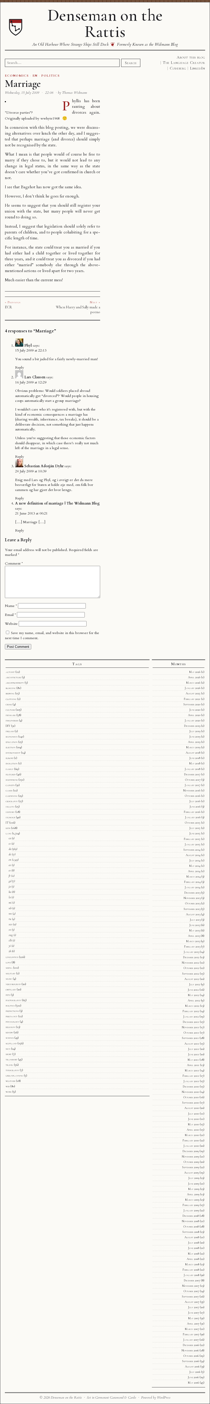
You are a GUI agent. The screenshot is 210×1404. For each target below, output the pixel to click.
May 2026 (194, 672)
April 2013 (194, 936)
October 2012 (191, 968)
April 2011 (193, 1065)
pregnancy (11, 1016)
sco (10, 924)
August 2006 (192, 1366)
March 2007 (192, 1329)
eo (10, 865)
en (10, 859)
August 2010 (191, 1108)
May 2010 (193, 1124)
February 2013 (192, 946)
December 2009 (191, 1151)
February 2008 (191, 1269)
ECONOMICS (17, 76)
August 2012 (191, 979)
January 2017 (192, 785)
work (9, 1091)
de (10, 854)
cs (10, 843)
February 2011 (191, 1076)
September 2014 (191, 849)
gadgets (10, 785)
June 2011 (193, 1054)
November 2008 (190, 1221)
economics (11, 736)
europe (9, 758)
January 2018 (192, 769)
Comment (14, 563)
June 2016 (195, 806)
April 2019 (194, 742)
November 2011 (190, 1027)
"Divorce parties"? (19, 112)
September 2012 (190, 973)
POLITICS (50, 76)
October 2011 (191, 1032)
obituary (11, 989)
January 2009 (191, 1210)
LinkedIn (197, 68)
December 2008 (191, 1216)
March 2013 (193, 941)
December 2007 (192, 1280)
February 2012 (191, 1011)
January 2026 (192, 688)
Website (11, 623)
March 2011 (192, 1070)
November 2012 (190, 962)
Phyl (28, 345)
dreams (10, 731)
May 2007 (193, 1318)
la (10, 897)
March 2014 (193, 876)
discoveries (12, 720)
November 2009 (190, 1156)
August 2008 (191, 1237)
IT (7, 822)
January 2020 (192, 720)
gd (10, 881)
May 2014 (194, 866)
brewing (10, 693)
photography (13, 1000)
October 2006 (191, 1356)
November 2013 (192, 898)
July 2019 (194, 731)
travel (9, 1065)
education (11, 742)
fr (9, 876)
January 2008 (191, 1275)
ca (10, 838)
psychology (12, 1021)
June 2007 (193, 1312)
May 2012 (193, 995)
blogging (11, 688)
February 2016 (192, 812)
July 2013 (195, 919)
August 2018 (193, 752)
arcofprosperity (15, 682)
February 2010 (191, 1140)
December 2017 (192, 774)
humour (10, 817)
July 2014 (194, 860)
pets (8, 995)
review (9, 1032)
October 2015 (192, 822)
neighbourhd (13, 984)
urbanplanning (14, 1075)
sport (9, 1054)
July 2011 (193, 1049)
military (10, 973)
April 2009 (193, 1194)
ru (10, 919)
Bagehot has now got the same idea (51, 187)
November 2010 (190, 1092)
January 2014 (192, 887)
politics (10, 1005)
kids (8, 828)
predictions (12, 1011)
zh (10, 951)
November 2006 (190, 1350)
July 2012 (194, 984)
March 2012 (192, 1006)
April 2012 (194, 1000)
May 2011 (193, 1059)
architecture (13, 677)
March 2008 (192, 1264)
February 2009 (191, 1205)
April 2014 (194, 871)
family (9, 769)
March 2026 (193, 682)
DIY (8, 726)
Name (11, 605)
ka (10, 892)
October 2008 (191, 1226)
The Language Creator (184, 62)
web (7, 1086)
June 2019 (194, 736)
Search (130, 63)
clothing (11, 699)
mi (10, 902)
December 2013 (192, 892)
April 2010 (193, 1129)
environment (13, 752)
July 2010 (193, 1113)
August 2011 (191, 1043)
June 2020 (194, 709)
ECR (8, 307)
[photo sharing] (5, 101)
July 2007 (193, 1307)
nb (10, 908)
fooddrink (12, 779)
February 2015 (192, 839)
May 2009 (193, 1189)
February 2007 (191, 1334)
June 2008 (193, 1248)
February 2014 (192, 882)
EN (35, 76)
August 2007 (192, 1302)
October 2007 (191, 1291)
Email (10, 614)
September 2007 (190, 1296)
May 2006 (193, 1382)
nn (10, 913)
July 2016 (194, 801)
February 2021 (192, 699)
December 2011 (191, 1022)
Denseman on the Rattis (105, 23)
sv (10, 929)
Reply (19, 367)
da (10, 849)
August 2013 (193, 914)
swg (11, 935)
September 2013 (192, 909)
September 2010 (190, 1102)
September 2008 (190, 1232)
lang (8, 833)
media (9, 967)
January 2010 (191, 1146)
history (10, 812)
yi (10, 945)
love (8, 962)
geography (12, 801)
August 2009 (191, 1172)
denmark (11, 715)
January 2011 (191, 1081)
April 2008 (193, 1259)
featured (11, 774)
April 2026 (194, 677)
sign (8, 1048)
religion (10, 1027)
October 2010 (191, 1097)
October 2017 (193, 779)
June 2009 (193, 1183)
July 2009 (193, 1178)
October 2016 (192, 796)
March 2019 (193, 747)
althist (10, 672)
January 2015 (192, 844)
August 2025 (193, 693)
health (10, 806)
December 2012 (191, 957)
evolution (11, 763)
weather (10, 1081)
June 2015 (194, 833)
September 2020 (191, 704)
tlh (10, 940)
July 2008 (193, 1242)
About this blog (191, 57)
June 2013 (194, 925)
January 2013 (191, 952)
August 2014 (193, 855)
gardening (11, 796)
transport (11, 1059)
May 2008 (193, 1253)
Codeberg (178, 68)
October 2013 (192, 903)
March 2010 (192, 1135)
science (10, 1037)
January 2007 (191, 1339)
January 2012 (191, 1016)
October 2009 (191, 1162)
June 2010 (193, 1119)
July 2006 (194, 1372)
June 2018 (194, 758)
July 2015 (194, 828)
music (9, 978)
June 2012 (193, 989)
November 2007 (190, 1286)
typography (12, 1070)
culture (10, 709)
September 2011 (190, 1038)
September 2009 (190, 1167)
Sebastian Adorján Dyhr (44, 466)
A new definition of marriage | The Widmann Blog (57, 503)
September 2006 (190, 1361)
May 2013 (194, 930)
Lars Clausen (34, 377)
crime (9, 704)
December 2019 (192, 726)
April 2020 (194, 715)
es (10, 870)
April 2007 (193, 1323)
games (9, 790)
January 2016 (193, 817)
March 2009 (192, 1199)
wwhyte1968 (50, 118)
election (10, 747)
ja (10, 886)
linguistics (12, 957)
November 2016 (191, 790)
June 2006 (193, 1377)
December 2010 (191, 1086)
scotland (11, 1043)
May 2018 (194, 763)
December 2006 (191, 1345)
